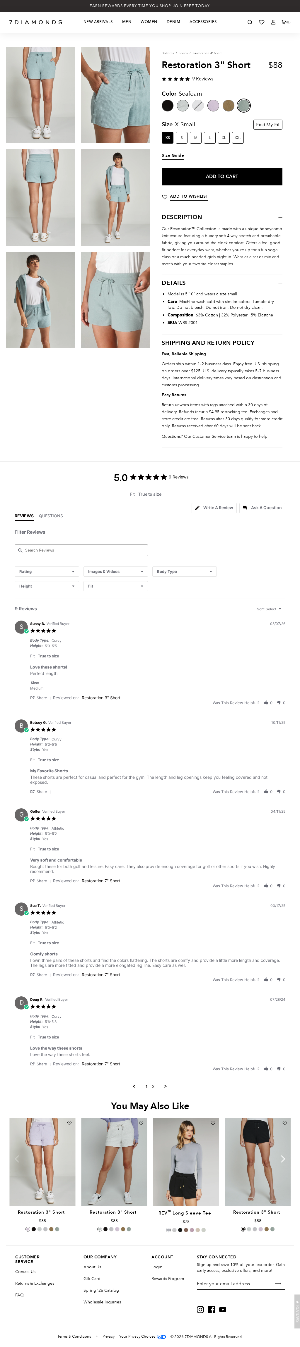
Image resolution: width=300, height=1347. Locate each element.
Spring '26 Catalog (101, 1290)
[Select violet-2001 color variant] (27, 1229)
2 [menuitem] (153, 1086)
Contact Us (25, 1271)
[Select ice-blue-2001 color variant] (45, 1229)
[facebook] (211, 1309)
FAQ (19, 1295)
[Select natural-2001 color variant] (39, 1229)
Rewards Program (167, 1278)
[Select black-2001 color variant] (33, 1229)
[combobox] (47, 571)
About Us (92, 1267)
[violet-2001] (213, 105)
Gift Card (91, 1278)
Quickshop (42, 1192)
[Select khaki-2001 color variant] (51, 1229)
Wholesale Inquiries (102, 1302)
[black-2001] (167, 105)
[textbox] (284, 611)
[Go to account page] (273, 22)
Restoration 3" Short (101, 697)
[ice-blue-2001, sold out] (198, 105)
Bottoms (168, 53)
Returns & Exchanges (34, 1283)
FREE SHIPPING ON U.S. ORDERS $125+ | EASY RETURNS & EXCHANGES (150, 6)
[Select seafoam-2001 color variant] (57, 1229)
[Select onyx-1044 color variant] (180, 1230)
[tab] (214, 508)
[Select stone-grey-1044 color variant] (168, 1230)
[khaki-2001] (228, 105)
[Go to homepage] (35, 22)
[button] (41, 697)
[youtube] (222, 1309)
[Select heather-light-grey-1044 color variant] (174, 1230)
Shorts (183, 53)
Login (156, 1267)
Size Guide (173, 156)
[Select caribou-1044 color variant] (186, 1230)
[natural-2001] (183, 105)
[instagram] (200, 1309)
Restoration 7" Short (101, 880)
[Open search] (249, 22)
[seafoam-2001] (244, 105)
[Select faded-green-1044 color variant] (203, 1230)
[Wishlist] (261, 22)
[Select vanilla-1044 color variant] (197, 1230)
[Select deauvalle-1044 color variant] (192, 1230)
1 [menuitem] (147, 1086)
